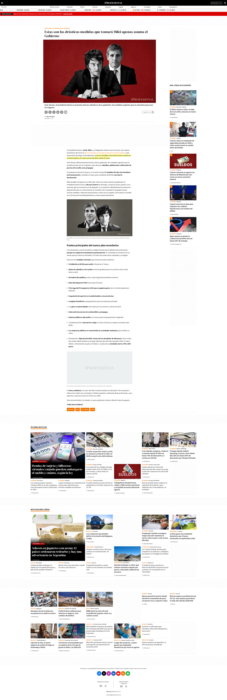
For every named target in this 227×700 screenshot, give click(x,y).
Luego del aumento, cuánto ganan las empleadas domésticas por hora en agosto (126, 645)
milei (92, 409)
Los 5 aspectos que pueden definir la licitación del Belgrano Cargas (99, 536)
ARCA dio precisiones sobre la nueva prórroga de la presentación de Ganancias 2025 (99, 644)
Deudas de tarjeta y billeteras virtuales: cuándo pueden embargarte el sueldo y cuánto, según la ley (57, 469)
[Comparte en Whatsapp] (54, 112)
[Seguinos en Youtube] (118, 673)
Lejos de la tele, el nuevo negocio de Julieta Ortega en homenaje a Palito (42, 645)
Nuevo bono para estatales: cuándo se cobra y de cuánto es (71, 566)
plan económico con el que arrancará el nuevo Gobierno (105, 153)
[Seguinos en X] (104, 673)
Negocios (133, 7)
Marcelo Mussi (51, 116)
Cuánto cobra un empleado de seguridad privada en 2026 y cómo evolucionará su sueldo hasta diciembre (182, 144)
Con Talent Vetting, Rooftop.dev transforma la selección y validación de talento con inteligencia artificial (155, 551)
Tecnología (147, 7)
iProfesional (48, 28)
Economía (69, 7)
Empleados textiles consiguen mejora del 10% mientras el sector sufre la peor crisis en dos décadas (155, 537)
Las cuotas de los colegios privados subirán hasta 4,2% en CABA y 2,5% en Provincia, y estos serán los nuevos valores (99, 470)
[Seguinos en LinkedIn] (113, 673)
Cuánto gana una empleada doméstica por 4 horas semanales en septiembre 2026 (182, 536)
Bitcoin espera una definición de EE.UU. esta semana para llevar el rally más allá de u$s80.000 (183, 598)
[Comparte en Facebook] (46, 112)
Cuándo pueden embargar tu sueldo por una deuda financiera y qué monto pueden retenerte (43, 567)
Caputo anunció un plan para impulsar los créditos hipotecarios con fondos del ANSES (181, 207)
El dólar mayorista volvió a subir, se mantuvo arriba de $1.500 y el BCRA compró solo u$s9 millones (99, 453)
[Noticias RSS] (123, 673)
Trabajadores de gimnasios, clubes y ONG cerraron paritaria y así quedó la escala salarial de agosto (127, 486)
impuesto (71, 409)
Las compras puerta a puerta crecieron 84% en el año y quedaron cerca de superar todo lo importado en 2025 (44, 486)
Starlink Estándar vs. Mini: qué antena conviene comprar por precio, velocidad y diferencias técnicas (126, 568)
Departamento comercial (123, 683)
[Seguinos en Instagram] (108, 673)
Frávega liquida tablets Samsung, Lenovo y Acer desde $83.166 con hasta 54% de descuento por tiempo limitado (183, 454)
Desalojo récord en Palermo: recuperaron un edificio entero (43, 612)
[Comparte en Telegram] (61, 112)
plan (77, 409)
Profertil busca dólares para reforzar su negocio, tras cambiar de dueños (69, 613)
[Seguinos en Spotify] (128, 673)
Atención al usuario (103, 682)
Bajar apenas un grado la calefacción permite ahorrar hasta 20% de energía (181, 238)
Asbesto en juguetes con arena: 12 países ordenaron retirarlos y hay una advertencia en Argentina (57, 551)
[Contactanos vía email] (101, 686)
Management (173, 7)
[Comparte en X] (50, 112)
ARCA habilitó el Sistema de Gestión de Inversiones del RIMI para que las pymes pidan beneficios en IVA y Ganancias (99, 629)
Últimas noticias (54, 7)
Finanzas (94, 7)
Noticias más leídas (40, 509)
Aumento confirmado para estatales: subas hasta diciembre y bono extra (154, 628)
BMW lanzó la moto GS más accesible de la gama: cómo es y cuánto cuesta (99, 613)
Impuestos (108, 7)
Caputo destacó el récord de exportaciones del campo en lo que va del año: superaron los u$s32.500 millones (155, 470)
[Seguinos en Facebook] (99, 673)
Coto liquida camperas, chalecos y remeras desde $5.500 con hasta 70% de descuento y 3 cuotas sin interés (155, 454)
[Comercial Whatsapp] (126, 686)
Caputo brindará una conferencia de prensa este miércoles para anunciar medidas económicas (71, 485)
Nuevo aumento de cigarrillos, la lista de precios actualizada (154, 643)
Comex (160, 7)
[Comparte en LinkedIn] (57, 112)
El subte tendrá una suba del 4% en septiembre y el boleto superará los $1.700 (99, 485)
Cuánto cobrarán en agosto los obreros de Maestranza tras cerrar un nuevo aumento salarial (182, 176)
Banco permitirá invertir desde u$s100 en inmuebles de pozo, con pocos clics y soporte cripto (155, 598)
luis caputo (84, 409)
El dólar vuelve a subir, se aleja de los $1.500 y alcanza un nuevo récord (183, 111)
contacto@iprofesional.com (113, 695)
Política (82, 7)
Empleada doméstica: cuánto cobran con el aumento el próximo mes (99, 567)
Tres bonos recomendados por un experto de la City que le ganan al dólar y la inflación (70, 645)
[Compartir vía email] (65, 112)
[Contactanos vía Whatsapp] (106, 686)
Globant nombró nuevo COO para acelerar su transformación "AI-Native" (98, 551)
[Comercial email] (121, 686)
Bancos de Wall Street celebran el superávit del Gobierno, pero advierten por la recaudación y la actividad (154, 486)
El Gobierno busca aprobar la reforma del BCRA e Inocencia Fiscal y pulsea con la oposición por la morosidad (155, 568)
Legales (121, 7)
